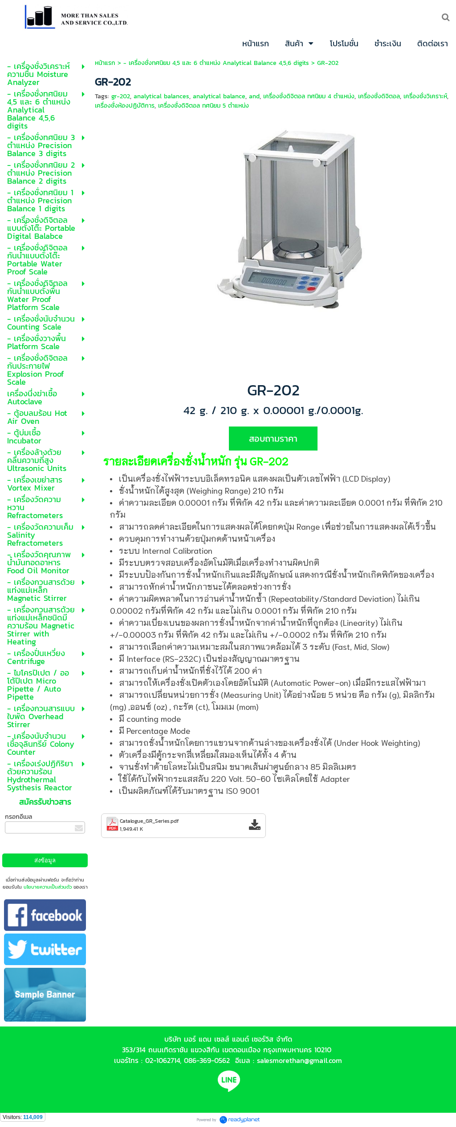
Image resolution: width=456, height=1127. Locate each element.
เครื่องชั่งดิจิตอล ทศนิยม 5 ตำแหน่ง (203, 105)
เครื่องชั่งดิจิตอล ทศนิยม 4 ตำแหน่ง (308, 96)
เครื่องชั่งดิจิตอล (379, 96)
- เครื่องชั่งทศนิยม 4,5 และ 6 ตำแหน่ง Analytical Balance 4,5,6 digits (216, 63)
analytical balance (219, 96)
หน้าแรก (105, 63)
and (254, 96)
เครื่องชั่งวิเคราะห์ (425, 96)
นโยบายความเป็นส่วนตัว (48, 886)
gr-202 (120, 96)
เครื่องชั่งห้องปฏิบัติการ (125, 105)
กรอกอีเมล (18, 816)
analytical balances (161, 96)
